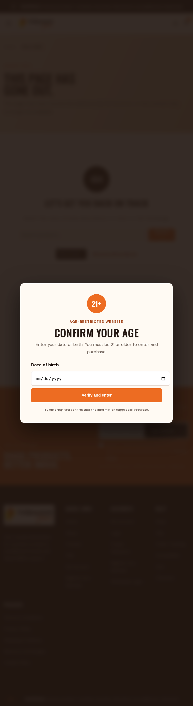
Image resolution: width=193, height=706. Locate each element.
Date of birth (45, 365)
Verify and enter (97, 395)
